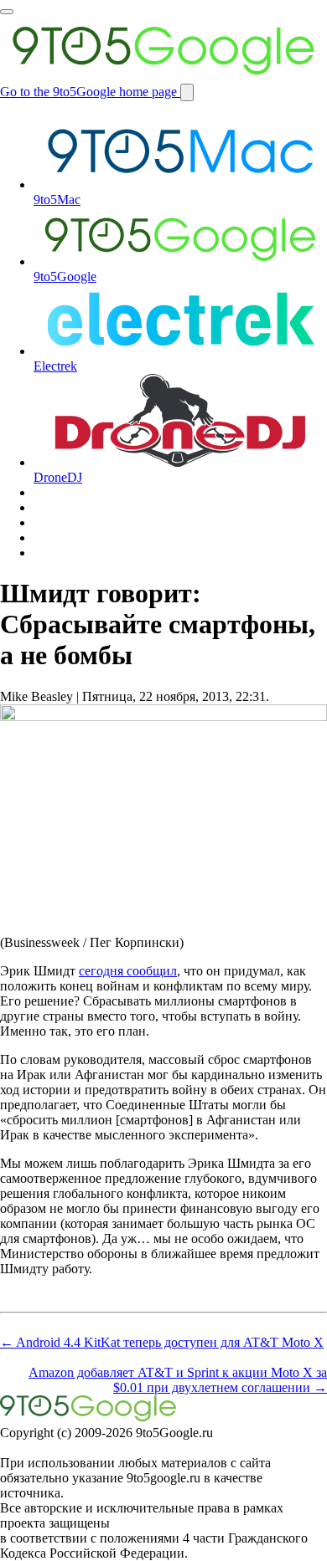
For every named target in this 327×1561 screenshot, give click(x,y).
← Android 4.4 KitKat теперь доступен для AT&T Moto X (162, 1342)
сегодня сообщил (128, 971)
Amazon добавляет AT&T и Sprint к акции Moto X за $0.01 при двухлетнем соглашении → (178, 1380)
